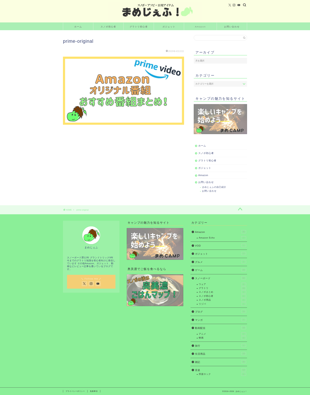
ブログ (220, 311)
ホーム (78, 26)
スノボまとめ (221, 292)
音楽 (220, 370)
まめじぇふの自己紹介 (214, 187)
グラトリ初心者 (139, 26)
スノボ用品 (221, 300)
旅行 (219, 345)
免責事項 (94, 391)
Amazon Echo (221, 238)
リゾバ (221, 304)
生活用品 (220, 353)
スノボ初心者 (108, 26)
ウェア (221, 284)
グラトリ (222, 288)
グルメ (219, 262)
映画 (221, 338)
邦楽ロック (221, 374)
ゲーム (220, 270)
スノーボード (220, 278)
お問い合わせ (232, 26)
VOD (219, 245)
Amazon (200, 26)
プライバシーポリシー (75, 391)
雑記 (220, 362)
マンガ (219, 320)
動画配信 (220, 328)
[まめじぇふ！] (155, 20)
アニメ (221, 334)
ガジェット (168, 26)
